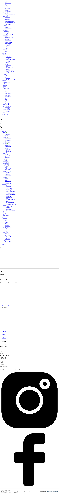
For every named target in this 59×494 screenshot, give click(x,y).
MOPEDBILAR (5, 240)
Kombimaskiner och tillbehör (8, 28)
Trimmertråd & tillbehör (8, 40)
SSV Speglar (8, 201)
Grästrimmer (6, 166)
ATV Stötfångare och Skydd (10, 193)
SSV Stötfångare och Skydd (10, 71)
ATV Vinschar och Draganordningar (11, 63)
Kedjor (6, 5)
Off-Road (4, 54)
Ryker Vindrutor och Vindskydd (10, 79)
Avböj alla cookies (50, 491)
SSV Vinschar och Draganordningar (11, 204)
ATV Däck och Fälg (9, 57)
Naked (6, 91)
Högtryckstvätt (7, 52)
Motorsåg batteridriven (8, 3)
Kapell (4, 83)
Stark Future (4, 94)
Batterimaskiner (5, 16)
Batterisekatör (6, 148)
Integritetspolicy (4, 338)
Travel (5, 90)
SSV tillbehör (6, 64)
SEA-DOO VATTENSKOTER (7, 227)
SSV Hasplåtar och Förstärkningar (10, 68)
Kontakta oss (3, 115)
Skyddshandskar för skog (8, 44)
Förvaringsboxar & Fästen (6, 82)
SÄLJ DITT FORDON (5, 114)
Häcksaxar (4, 25)
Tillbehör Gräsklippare (8, 24)
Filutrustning (6, 139)
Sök (0, 121)
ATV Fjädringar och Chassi (9, 58)
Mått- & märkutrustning (8, 9)
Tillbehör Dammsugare (8, 50)
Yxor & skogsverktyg (7, 142)
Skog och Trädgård (4, 131)
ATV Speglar (8, 61)
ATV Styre (7, 62)
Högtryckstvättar (5, 51)
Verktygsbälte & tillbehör (8, 11)
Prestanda (6, 99)
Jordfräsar (4, 159)
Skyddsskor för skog (7, 45)
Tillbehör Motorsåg (7, 134)
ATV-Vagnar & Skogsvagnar (7, 109)
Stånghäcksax (6, 27)
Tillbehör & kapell (7, 48)
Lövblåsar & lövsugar (7, 162)
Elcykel (4, 112)
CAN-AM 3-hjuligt (7, 235)
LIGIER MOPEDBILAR (8, 110)
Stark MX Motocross (7, 95)
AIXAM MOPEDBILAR (8, 111)
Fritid (5, 98)
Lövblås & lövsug (5, 31)
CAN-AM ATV (7, 233)
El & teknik (4, 212)
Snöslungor (6, 47)
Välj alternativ (3, 334)
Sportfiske (6, 100)
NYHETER (3, 243)
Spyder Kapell (8, 76)
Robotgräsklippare (7, 33)
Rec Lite (6, 97)
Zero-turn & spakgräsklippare (8, 15)
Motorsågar (4, 1)
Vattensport (4, 86)
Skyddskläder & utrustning (6, 171)
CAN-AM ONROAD (6, 104)
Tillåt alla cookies (55, 491)
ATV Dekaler (8, 56)
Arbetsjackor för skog (7, 41)
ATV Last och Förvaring (9, 190)
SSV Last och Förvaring (9, 70)
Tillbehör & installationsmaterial (9, 34)
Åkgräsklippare (5, 12)
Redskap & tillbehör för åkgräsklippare (10, 14)
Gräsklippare (6, 23)
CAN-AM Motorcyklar (8, 105)
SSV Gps (7, 198)
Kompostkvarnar (5, 30)
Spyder (6, 75)
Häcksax (6, 156)
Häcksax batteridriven (7, 19)
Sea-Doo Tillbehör (4, 80)
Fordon (2, 217)
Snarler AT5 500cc (7, 107)
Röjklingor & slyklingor (8, 38)
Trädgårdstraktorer (7, 145)
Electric (6, 92)
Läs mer (17, 492)
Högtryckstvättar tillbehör (8, 183)
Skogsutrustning (5, 137)
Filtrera (16, 282)
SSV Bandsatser (8, 65)
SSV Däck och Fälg (9, 196)
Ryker (5, 77)
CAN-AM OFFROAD (6, 232)
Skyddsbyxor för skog (7, 174)
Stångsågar (6, 4)
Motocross (6, 219)
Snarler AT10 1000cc (7, 108)
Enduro (6, 89)
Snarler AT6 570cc (7, 238)
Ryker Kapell (8, 78)
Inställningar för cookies (43, 491)
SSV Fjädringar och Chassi (9, 67)
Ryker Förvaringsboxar (9, 209)
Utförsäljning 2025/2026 (8, 93)
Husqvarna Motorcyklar (6, 88)
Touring (6, 230)
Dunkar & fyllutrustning (8, 7)
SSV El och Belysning (9, 66)
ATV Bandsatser (8, 55)
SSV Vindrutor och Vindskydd (10, 73)
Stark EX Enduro (7, 225)
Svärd (5, 136)
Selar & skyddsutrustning (8, 43)
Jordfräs (6, 29)
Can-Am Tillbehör (4, 53)
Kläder (4, 214)
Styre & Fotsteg (5, 85)
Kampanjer (3, 113)
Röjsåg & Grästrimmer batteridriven (9, 21)
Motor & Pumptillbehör (6, 84)
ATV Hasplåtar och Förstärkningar (10, 59)
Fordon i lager (5, 87)
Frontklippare (6, 13)
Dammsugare (5, 49)
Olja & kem (6, 10)
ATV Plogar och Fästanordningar (10, 191)
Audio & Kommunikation (9, 206)
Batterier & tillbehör (7, 17)
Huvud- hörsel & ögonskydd (8, 42)
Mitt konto (3, 337)
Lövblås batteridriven (7, 150)
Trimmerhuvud (7, 39)
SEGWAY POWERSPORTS (7, 106)
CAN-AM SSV (7, 103)
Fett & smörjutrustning (8, 8)
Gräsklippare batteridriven (8, 18)
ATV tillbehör (6, 185)
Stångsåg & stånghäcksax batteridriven (10, 22)
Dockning (4, 211)
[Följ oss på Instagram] (29, 429)
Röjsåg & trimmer (5, 35)
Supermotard (6, 222)
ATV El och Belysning (9, 188)
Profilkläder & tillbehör (8, 176)
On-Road (4, 74)
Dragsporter (6, 101)
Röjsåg (6, 36)
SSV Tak (7, 72)
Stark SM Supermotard (8, 96)
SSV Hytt (7, 69)
